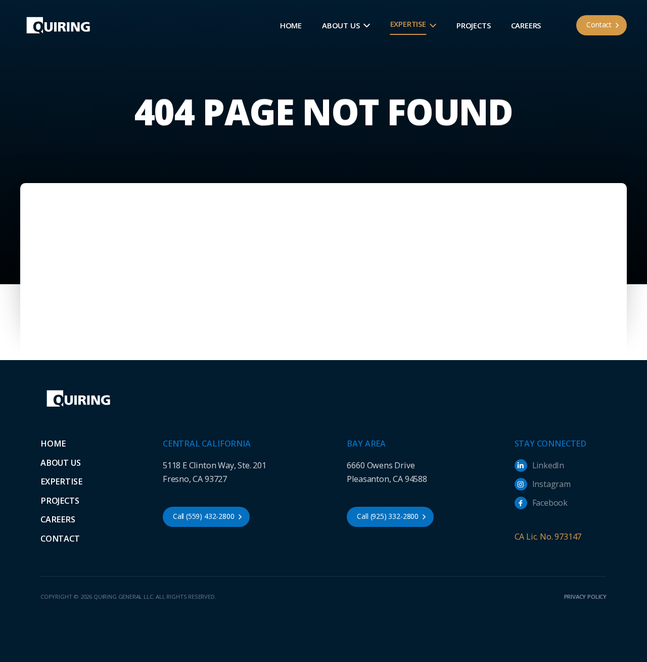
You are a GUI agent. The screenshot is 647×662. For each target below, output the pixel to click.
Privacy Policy (585, 596)
